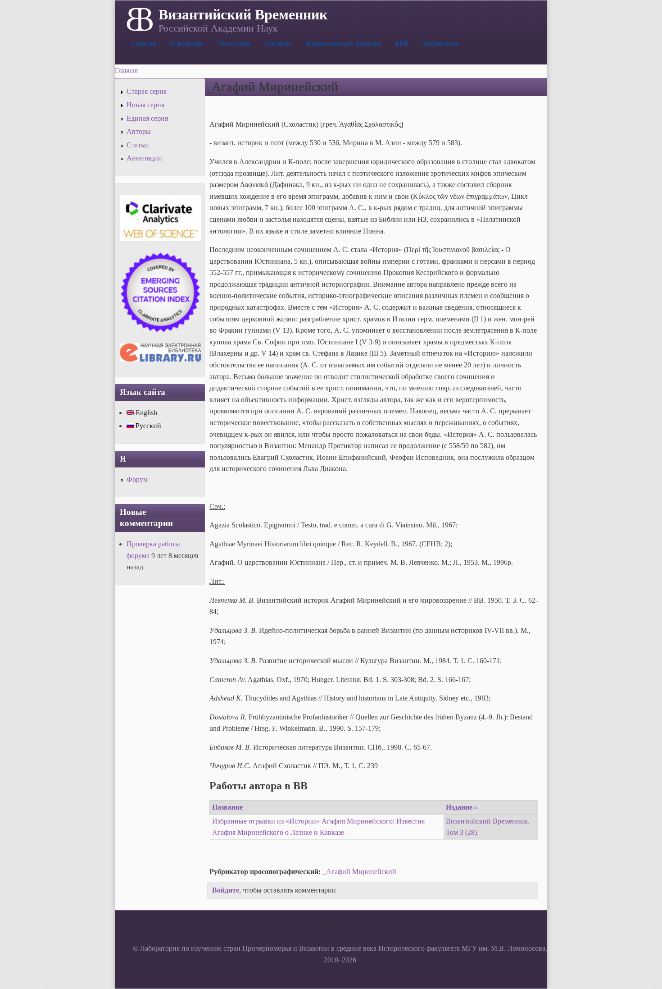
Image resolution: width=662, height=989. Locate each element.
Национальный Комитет (343, 43)
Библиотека (441, 43)
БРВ (401, 43)
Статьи (137, 145)
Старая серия (147, 91)
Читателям (234, 43)
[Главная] (139, 18)
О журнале (186, 43)
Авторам (277, 43)
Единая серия (147, 118)
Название (227, 807)
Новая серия (145, 105)
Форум (137, 479)
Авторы (139, 131)
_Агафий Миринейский (359, 871)
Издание (459, 807)
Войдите (225, 890)
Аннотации (144, 158)
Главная (143, 43)
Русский (147, 426)
